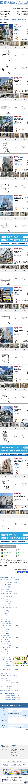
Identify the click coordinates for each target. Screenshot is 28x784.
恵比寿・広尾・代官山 (6, 643)
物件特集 (14, 752)
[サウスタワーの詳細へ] (6, 40)
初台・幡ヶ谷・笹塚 (6, 645)
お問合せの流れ (5, 746)
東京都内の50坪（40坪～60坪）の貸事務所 (10, 690)
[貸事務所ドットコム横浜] (12, 774)
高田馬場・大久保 (5, 635)
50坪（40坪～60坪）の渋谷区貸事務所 (9, 637)
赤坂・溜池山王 (5, 613)
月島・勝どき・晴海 (6, 605)
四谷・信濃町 (4, 631)
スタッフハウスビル (19, 157)
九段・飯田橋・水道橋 (6, 591)
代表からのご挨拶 (15, 746)
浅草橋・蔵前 (4, 651)
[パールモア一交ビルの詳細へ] (6, 263)
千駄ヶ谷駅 (16, 164)
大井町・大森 (4, 663)
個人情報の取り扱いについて (18, 749)
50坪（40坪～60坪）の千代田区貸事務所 (9, 579)
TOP (3, 745)
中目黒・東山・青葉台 (6, 686)
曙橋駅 (15, 33)
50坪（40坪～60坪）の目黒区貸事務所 (9, 682)
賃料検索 (14, 754)
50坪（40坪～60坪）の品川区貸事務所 (9, 659)
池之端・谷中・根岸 (6, 657)
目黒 (2, 684)
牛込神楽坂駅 (17, 413)
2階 (16, 55)
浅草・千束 (4, 655)
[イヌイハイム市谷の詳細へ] (6, 508)
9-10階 (15, 147)
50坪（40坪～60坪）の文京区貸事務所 (9, 675)
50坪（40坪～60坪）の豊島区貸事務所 (9, 669)
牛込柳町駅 (16, 82)
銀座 (2, 598)
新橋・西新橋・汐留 (6, 610)
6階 (16, 226)
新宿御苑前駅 (17, 30)
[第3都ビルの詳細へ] (6, 382)
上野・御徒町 (4, 649)
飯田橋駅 (16, 332)
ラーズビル (17, 79)
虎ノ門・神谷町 (5, 611)
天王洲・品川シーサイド (7, 665)
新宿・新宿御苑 (5, 629)
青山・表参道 (4, 615)
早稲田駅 (16, 84)
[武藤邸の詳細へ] (6, 421)
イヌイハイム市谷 (18, 495)
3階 (16, 186)
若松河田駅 (16, 294)
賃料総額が (16, 713)
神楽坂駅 (16, 254)
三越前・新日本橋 (5, 599)
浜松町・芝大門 (5, 617)
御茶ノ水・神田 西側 (6, 586)
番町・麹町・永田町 (6, 584)
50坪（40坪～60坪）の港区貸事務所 (8, 607)
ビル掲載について (6, 749)
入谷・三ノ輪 (4, 653)
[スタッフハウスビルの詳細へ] (6, 171)
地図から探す (15, 755)
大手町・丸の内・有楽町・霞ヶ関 (9, 582)
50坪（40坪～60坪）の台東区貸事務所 (9, 647)
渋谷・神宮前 (4, 639)
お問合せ (4, 747)
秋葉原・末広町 (5, 589)
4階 (16, 107)
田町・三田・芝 (5, 619)
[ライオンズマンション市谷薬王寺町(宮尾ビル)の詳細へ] (6, 474)
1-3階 (15, 436)
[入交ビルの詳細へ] (6, 342)
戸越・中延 (4, 667)
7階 (16, 68)
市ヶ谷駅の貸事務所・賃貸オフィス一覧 (10, 697)
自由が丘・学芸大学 (6, 688)
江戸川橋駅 (16, 122)
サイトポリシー (15, 750)
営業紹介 (14, 748)
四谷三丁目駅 (17, 161)
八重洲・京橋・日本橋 (6, 596)
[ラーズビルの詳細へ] (6, 92)
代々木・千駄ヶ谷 (5, 641)
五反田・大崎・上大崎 (6, 661)
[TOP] (7, 2)
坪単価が (11, 713)
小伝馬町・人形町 (5, 603)
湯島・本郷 (4, 678)
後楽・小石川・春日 (6, 680)
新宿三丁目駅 (17, 32)
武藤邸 (16, 407)
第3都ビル (16, 368)
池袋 (2, 671)
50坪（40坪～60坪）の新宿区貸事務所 (9, 625)
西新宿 (3, 627)
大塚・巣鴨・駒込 (5, 673)
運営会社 (14, 745)
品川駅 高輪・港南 (5, 621)
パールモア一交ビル (19, 250)
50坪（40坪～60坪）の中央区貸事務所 (9, 593)
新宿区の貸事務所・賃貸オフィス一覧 (10, 695)
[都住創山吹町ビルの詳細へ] (6, 132)
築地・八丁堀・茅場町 (6, 601)
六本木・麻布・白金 (6, 623)
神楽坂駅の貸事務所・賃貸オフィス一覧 (10, 699)
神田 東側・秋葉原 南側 (6, 588)
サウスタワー (17, 26)
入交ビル (16, 329)
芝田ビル (16, 289)
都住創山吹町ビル (18, 118)
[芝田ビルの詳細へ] (6, 303)
